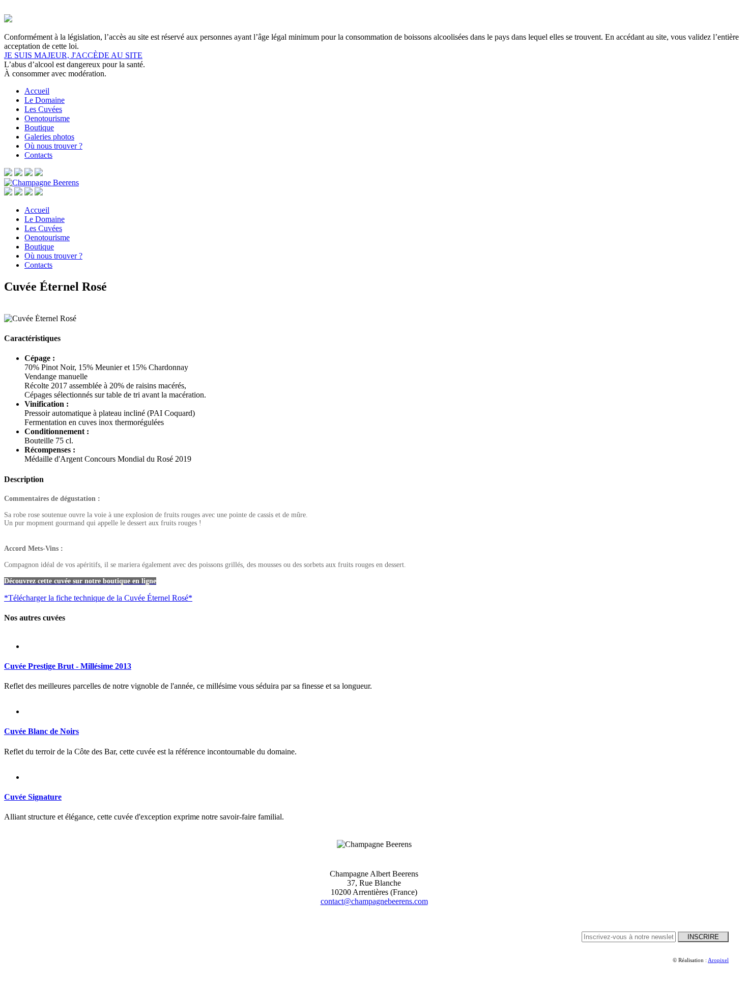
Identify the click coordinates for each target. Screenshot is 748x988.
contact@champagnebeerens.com (374, 901)
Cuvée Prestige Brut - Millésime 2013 (67, 666)
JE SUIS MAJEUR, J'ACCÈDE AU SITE (73, 55)
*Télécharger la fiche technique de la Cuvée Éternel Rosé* (98, 598)
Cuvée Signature (33, 797)
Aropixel (718, 960)
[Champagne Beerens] (41, 182)
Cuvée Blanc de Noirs (41, 731)
